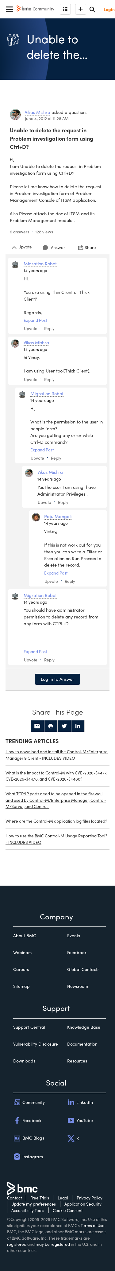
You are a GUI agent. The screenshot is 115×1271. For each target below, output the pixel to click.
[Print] (50, 726)
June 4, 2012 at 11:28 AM (47, 118)
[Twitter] (64, 726)
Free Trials (39, 1198)
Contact (14, 1198)
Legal (63, 1198)
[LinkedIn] (77, 726)
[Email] (37, 726)
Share (90, 247)
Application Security (83, 1204)
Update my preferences (33, 1204)
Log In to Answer (57, 679)
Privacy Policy (89, 1198)
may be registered (53, 1244)
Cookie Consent (67, 1210)
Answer (58, 247)
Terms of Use (93, 1225)
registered (16, 1244)
